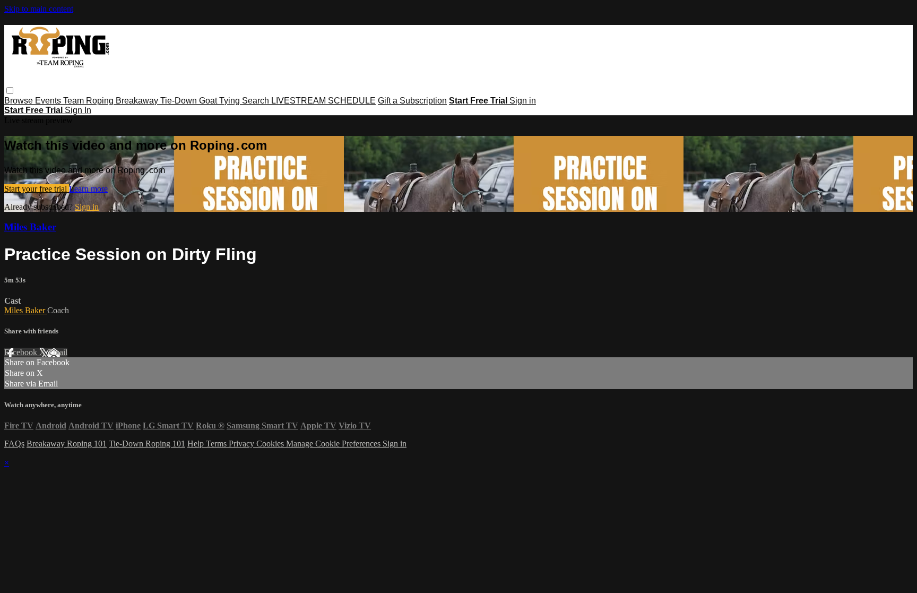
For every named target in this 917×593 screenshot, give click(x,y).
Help (196, 443)
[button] (9, 90)
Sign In (78, 110)
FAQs (14, 443)
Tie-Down (179, 100)
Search (256, 100)
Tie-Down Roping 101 (147, 443)
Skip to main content (38, 8)
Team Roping (89, 100)
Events (49, 100)
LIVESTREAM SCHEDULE (323, 100)
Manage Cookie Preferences (334, 443)
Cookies (271, 443)
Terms (217, 443)
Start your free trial (36, 188)
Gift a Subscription (412, 100)
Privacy (242, 443)
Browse (19, 100)
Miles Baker (30, 227)
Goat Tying (220, 100)
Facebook (21, 352)
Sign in (522, 100)
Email (57, 352)
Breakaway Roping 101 (67, 443)
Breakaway (138, 100)
